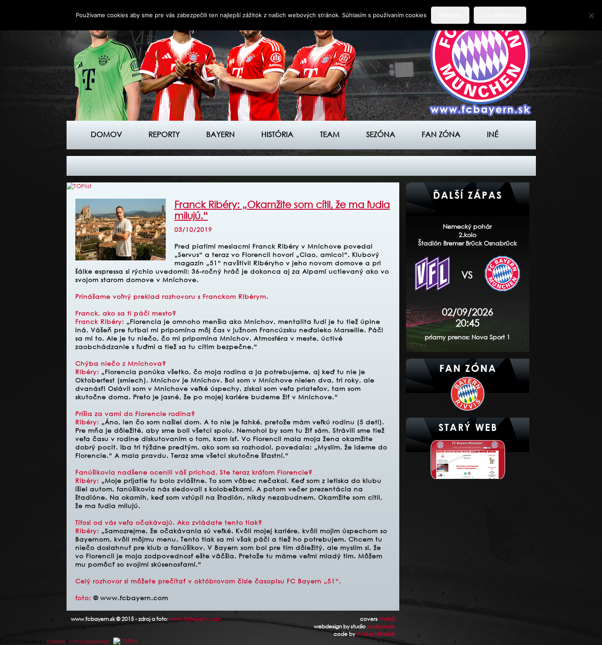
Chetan (56, 641)
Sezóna (380, 134)
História (277, 134)
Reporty (164, 134)
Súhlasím (450, 15)
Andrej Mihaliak (376, 634)
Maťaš (387, 619)
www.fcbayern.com (195, 619)
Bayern (220, 134)
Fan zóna (441, 134)
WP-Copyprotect (90, 641)
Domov (106, 134)
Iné (492, 134)
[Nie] (591, 15)
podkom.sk (381, 626)
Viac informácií (500, 15)
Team (330, 134)
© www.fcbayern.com (130, 597)
